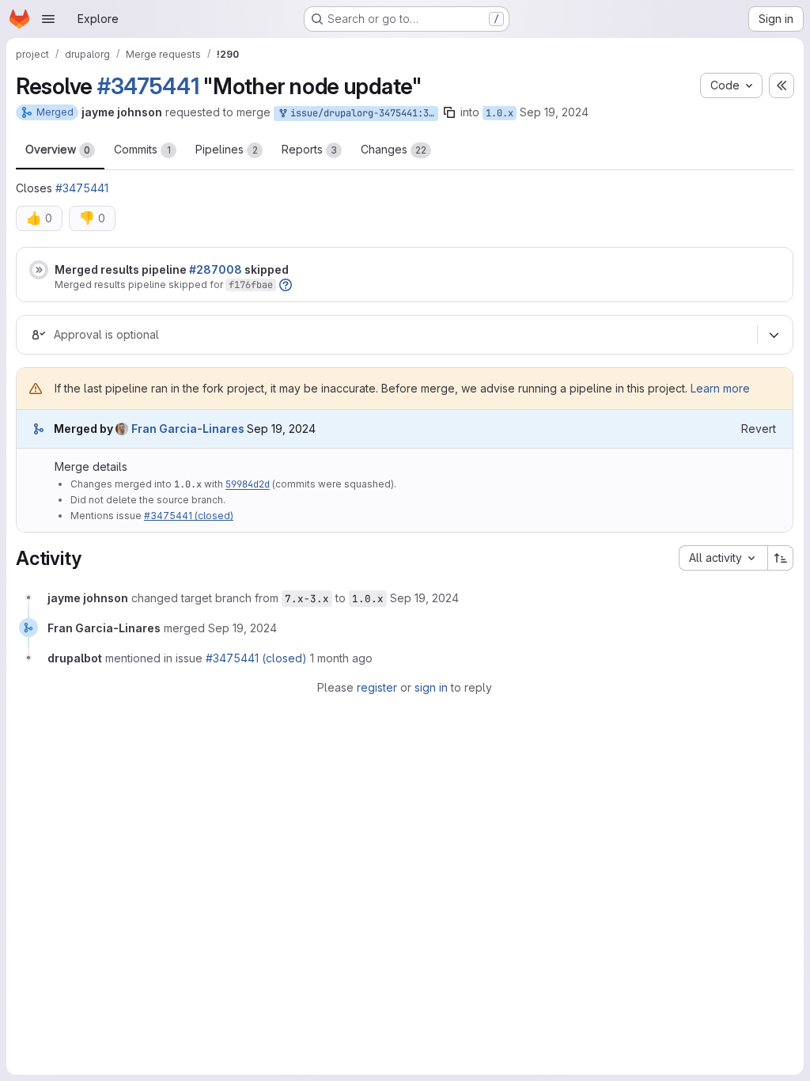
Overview (57, 149)
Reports (309, 149)
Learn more (720, 388)
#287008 (215, 269)
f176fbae (251, 285)
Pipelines (226, 149)
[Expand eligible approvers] (773, 335)
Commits (142, 149)
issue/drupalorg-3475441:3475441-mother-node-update (361, 113)
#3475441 (148, 86)
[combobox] (723, 558)
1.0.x (499, 113)
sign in (431, 687)
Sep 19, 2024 (554, 112)
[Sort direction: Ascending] (780, 558)
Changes (393, 149)
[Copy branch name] (449, 112)
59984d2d (247, 484)
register (377, 687)
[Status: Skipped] (38, 269)
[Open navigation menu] (48, 19)
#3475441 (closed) (188, 516)
